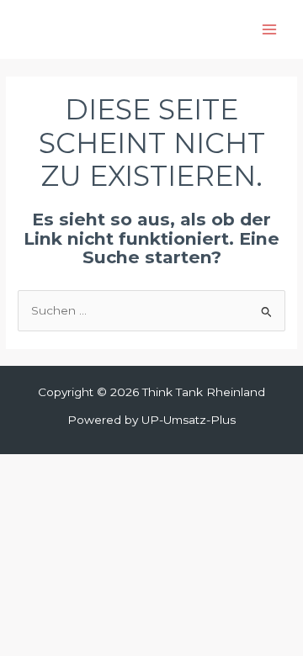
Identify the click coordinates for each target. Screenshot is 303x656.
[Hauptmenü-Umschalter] (269, 30)
